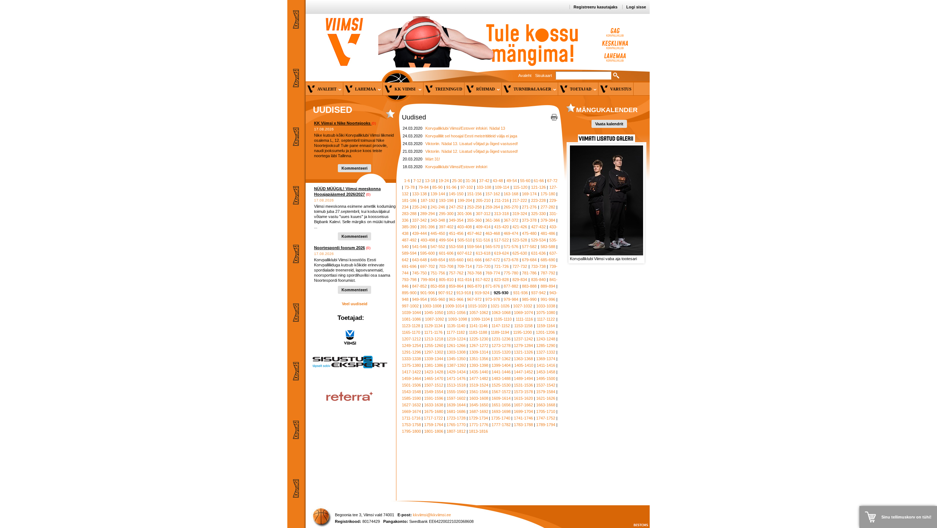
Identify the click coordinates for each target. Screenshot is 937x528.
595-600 (427, 253)
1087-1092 (434, 319)
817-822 (482, 279)
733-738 (538, 266)
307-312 (483, 213)
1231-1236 (501, 339)
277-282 (548, 207)
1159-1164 (546, 326)
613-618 (483, 253)
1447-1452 (523, 372)
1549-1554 (433, 391)
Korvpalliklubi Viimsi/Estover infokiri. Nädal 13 (465, 128)
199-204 (465, 200)
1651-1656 (501, 405)
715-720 (483, 266)
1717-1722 (433, 418)
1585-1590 (411, 398)
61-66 (539, 180)
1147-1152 (501, 326)
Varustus (620, 89)
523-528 (519, 240)
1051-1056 (456, 312)
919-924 (482, 293)
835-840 (538, 279)
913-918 (463, 293)
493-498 (428, 240)
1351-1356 (478, 359)
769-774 (492, 273)
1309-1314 (478, 352)
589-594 (409, 253)
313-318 (501, 213)
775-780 (511, 273)
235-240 (419, 207)
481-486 (548, 233)
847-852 (419, 286)
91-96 (451, 187)
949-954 (419, 299)
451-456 (456, 233)
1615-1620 (523, 398)
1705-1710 (545, 411)
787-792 (548, 273)
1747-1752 (545, 418)
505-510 (465, 240)
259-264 (492, 207)
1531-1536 (523, 385)
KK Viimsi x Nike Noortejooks (343, 123)
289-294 (427, 213)
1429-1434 (456, 372)
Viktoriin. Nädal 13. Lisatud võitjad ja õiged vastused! (471, 143)
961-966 (456, 299)
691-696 (409, 266)
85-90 (437, 187)
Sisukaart (543, 75)
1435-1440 (478, 372)
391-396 (427, 227)
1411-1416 (546, 365)
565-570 (492, 246)
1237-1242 (523, 339)
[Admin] (1, 3)
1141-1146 (478, 326)
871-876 (492, 286)
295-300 (446, 213)
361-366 (492, 220)
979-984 (511, 299)
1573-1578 (523, 391)
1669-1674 (411, 411)
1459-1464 (411, 378)
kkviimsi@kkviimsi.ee (432, 515)
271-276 (529, 207)
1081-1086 (411, 319)
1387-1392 (456, 365)
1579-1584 (545, 391)
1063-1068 (501, 312)
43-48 (498, 180)
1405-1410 (523, 365)
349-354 (456, 220)
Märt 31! (432, 159)
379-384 (548, 220)
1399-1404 (501, 365)
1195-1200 (522, 332)
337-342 (419, 220)
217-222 (519, 200)
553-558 (456, 246)
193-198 (446, 200)
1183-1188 (478, 332)
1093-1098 (457, 319)
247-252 (456, 207)
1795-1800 (411, 431)
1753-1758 (411, 424)
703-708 (446, 266)
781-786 (529, 273)
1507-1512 (433, 385)
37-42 (484, 180)
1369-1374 (545, 359)
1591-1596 (433, 398)
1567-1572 (501, 391)
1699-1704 (523, 411)
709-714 (464, 266)
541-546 (419, 246)
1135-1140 (456, 326)
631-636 (538, 253)
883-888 (529, 286)
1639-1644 (456, 405)
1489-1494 (523, 378)
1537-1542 (545, 385)
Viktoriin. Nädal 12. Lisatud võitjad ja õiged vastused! (471, 151)
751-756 (437, 273)
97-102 (466, 187)
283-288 (409, 213)
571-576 (511, 246)
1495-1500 (545, 378)
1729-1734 (478, 418)
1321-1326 (523, 352)
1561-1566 (478, 391)
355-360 (474, 220)
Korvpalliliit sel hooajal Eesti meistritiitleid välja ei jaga (471, 136)
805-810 (446, 279)
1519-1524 (478, 385)
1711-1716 (411, 418)
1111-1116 (524, 319)
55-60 (525, 180)
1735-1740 (500, 418)
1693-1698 (501, 411)
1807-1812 (456, 431)
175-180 (548, 194)
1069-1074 (523, 312)
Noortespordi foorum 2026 (339, 247)
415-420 (501, 227)
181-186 (409, 200)
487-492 (409, 240)
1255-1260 (433, 345)
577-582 (529, 246)
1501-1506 (411, 385)
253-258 (474, 207)
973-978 (492, 299)
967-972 (474, 299)
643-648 (419, 260)
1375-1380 (411, 365)
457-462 (474, 233)
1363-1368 (523, 359)
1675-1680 (433, 411)
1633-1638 (433, 405)
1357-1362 (501, 359)
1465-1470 (433, 378)
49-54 (512, 180)
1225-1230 (478, 339)
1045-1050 (433, 312)
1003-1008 (431, 306)
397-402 (446, 227)
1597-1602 (456, 398)
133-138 (419, 194)
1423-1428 (433, 372)
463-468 (492, 233)
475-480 (529, 233)
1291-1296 (411, 352)
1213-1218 (433, 339)
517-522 (501, 240)
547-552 (437, 246)
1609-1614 (501, 398)
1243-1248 (545, 339)
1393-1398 (478, 365)
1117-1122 (546, 319)
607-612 (464, 253)
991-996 (548, 299)
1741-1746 (523, 418)
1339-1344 (433, 359)
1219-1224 (456, 339)
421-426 (519, 227)
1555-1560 (456, 391)
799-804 (428, 279)
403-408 (464, 227)
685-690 (548, 260)
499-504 (446, 240)
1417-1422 (411, 372)
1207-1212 (411, 339)
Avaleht (524, 75)
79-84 (423, 187)
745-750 (419, 273)
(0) (374, 123)
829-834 (519, 279)
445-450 (437, 233)
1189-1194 (500, 332)
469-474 (511, 233)
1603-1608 (478, 398)
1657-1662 (523, 405)
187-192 (428, 200)
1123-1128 (411, 326)
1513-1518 (456, 385)
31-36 (471, 180)
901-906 (427, 293)
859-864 (456, 286)
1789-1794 (545, 424)
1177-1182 (456, 332)
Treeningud (448, 89)
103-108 (484, 187)
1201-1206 (545, 332)
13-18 (430, 180)
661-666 (474, 260)
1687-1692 (478, 411)
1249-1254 (411, 345)
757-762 (456, 273)
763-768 (474, 273)
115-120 (520, 187)
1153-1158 (523, 326)
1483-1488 (501, 378)
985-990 (529, 299)
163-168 (511, 194)
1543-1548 (411, 391)
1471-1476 (456, 378)
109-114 (502, 187)
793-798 (409, 279)
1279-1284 (523, 345)
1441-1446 (501, 372)
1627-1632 (411, 405)
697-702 (427, 266)
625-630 (519, 253)
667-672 (492, 260)
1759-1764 (433, 424)
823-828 (501, 279)
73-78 (409, 187)
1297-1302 (433, 352)
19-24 (443, 180)
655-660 (456, 260)
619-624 (501, 253)
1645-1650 (478, 405)
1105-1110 (503, 319)
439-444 (419, 233)
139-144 (437, 194)
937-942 (538, 293)
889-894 (548, 286)
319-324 (519, 213)
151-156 (474, 194)
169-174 (529, 194)
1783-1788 (523, 424)
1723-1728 (456, 418)
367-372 (511, 220)
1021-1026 (499, 306)
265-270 (511, 207)
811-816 (465, 279)
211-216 (501, 200)
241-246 (437, 207)
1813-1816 (478, 431)
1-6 (407, 180)
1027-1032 (522, 306)
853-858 (437, 286)
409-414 (483, 227)
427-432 (538, 227)
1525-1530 (501, 385)
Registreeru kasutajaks (595, 7)
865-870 (474, 286)
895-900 (409, 293)
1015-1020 (477, 306)
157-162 (492, 194)
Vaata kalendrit (609, 124)
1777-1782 (501, 424)
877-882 (511, 286)
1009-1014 (454, 306)
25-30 (457, 180)
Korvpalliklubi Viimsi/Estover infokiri (456, 167)
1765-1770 (456, 424)
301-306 (464, 213)
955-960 (437, 299)
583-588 (548, 246)
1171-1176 (433, 332)
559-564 (474, 246)
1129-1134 (433, 326)
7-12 (417, 180)
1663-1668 (545, 405)
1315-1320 (501, 352)
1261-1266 (456, 345)
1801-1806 (433, 431)
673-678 (511, 260)
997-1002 (410, 306)
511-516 (483, 240)
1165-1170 (411, 332)
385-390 (409, 227)
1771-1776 (478, 424)
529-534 (538, 240)
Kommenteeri (354, 168)
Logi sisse (636, 7)
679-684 (529, 260)
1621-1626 (545, 398)
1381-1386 (433, 365)
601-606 (446, 253)
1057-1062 (478, 312)
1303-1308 (456, 352)
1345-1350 (456, 359)
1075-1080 (545, 312)
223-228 (538, 200)
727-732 (519, 266)
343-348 (437, 220)
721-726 (501, 266)
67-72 (552, 180)
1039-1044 (411, 312)
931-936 (520, 293)
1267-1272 (478, 345)
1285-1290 (545, 345)
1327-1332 (545, 352)
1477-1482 (478, 378)
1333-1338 (411, 359)
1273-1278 (501, 345)
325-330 (538, 213)
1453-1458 (545, 372)
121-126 (538, 187)
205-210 (483, 200)
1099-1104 (480, 319)
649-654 (437, 260)
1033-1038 (545, 306)
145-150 (456, 194)
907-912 (445, 293)
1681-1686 (456, 411)
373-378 (529, 220)
